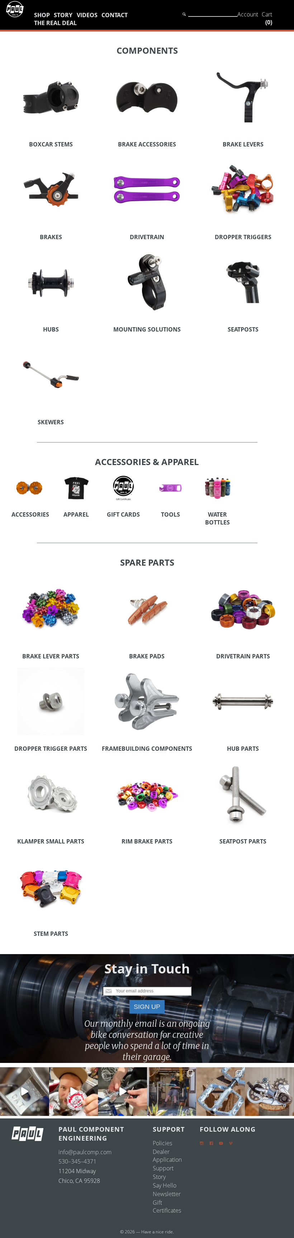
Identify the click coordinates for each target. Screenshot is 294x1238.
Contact (114, 15)
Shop (42, 15)
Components (147, 50)
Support (163, 1168)
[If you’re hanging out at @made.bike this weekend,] (73, 1091)
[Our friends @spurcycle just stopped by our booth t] (122, 1091)
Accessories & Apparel (147, 462)
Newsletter (167, 1194)
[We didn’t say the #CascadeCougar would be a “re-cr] (171, 1091)
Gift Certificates (167, 1206)
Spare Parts (147, 562)
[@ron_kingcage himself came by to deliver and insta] (24, 1091)
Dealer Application (167, 1156)
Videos (87, 15)
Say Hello (164, 1185)
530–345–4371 (77, 1161)
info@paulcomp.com (85, 1152)
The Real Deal (55, 23)
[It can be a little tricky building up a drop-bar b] (269, 1091)
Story (63, 15)
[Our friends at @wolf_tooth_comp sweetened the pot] (220, 1091)
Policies (162, 1143)
